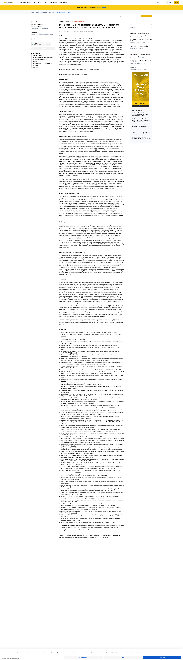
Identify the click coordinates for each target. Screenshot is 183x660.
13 (88, 146)
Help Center (40, 2)
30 (63, 198)
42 (66, 242)
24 (64, 170)
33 (71, 203)
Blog (46, 2)
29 (88, 188)
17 (102, 156)
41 (74, 240)
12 (73, 143)
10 (65, 126)
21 (82, 161)
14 (67, 148)
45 (68, 267)
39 (94, 232)
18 (97, 158)
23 (108, 163)
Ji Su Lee (77, 31)
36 (121, 213)
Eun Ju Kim (82, 31)
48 (85, 307)
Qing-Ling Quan (62, 31)
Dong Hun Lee (89, 31)
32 (109, 199)
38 (93, 232)
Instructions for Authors (25, 2)
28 (115, 186)
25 (60, 179)
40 (88, 237)
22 (94, 163)
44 (94, 259)
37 (76, 228)
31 (64, 199)
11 (113, 141)
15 (96, 150)
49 (103, 307)
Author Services (63, 2)
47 (108, 306)
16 (87, 151)
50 (104, 309)
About (34, 2)
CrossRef (114, 332)
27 (69, 186)
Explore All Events (102, 7)
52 (77, 314)
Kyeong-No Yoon (71, 31)
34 (76, 208)
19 (104, 159)
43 (68, 247)
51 (72, 312)
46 (97, 269)
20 (106, 159)
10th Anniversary (53, 2)
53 (105, 316)
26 (106, 183)
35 (97, 211)
